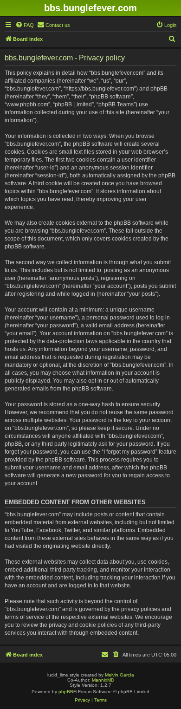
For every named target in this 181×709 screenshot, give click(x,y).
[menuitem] (24, 25)
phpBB (65, 691)
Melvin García (119, 674)
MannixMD (103, 680)
